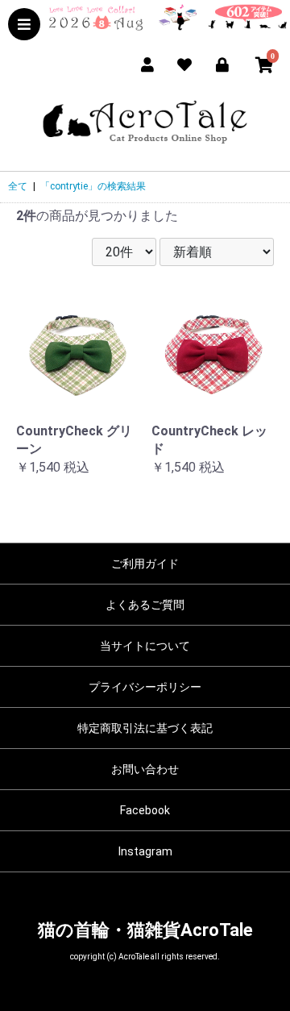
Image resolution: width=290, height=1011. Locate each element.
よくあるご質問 (145, 604)
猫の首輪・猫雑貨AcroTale (145, 930)
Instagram (145, 851)
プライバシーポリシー (145, 686)
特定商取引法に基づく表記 (145, 728)
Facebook (145, 810)
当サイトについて (145, 645)
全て (17, 186)
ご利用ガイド (145, 563)
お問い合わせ (145, 769)
